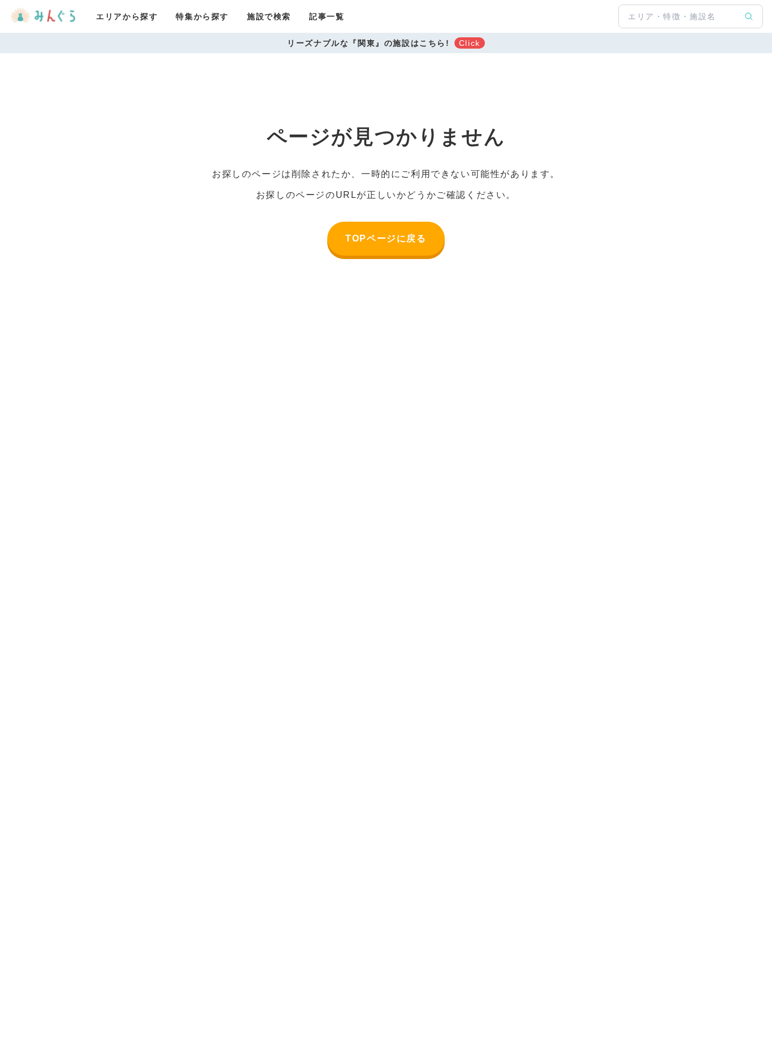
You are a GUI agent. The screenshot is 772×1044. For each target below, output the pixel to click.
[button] (386, 43)
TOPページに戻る (385, 238)
